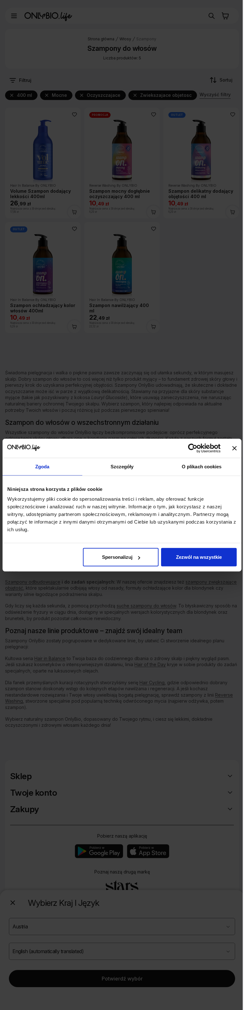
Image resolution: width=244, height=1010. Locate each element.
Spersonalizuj (117, 557)
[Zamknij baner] (234, 448)
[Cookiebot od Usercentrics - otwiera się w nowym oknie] (192, 448)
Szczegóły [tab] (122, 466)
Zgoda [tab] (42, 466)
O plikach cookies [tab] (202, 466)
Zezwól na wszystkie (199, 557)
